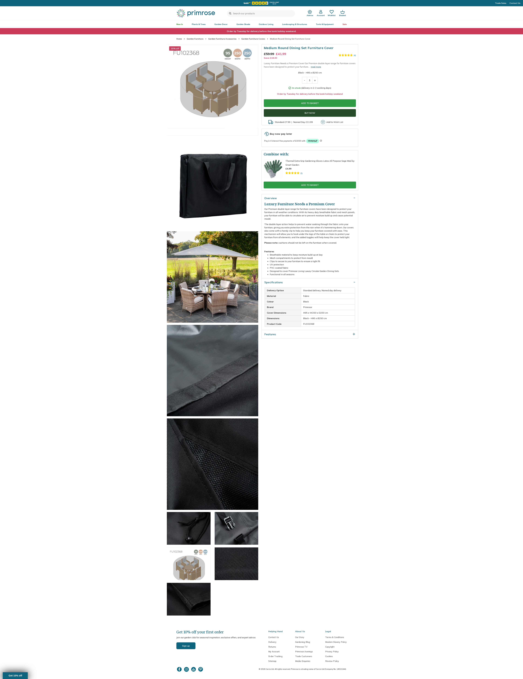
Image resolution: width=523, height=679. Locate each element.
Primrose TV (301, 646)
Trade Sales (500, 3)
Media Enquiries (302, 661)
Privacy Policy (332, 651)
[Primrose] (196, 13)
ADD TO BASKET (310, 103)
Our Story (299, 637)
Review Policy (332, 661)
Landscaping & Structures (294, 24)
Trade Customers (303, 656)
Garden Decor (221, 24)
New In (179, 24)
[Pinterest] (201, 669)
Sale (345, 24)
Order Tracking (275, 656)
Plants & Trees (199, 24)
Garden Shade (243, 24)
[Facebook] (179, 669)
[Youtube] (194, 669)
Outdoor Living (266, 24)
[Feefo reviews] (261, 3)
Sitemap (272, 661)
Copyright (330, 646)
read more (316, 66)
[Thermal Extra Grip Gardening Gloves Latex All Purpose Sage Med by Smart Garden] (293, 173)
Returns (272, 646)
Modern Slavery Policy (336, 642)
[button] (15, 675)
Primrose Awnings (304, 651)
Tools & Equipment (325, 24)
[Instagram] (186, 669)
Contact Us (515, 3)
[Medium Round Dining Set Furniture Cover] (212, 90)
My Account (274, 651)
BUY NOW (310, 113)
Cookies (329, 656)
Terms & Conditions (334, 637)
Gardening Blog (302, 642)
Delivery (272, 642)
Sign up (186, 645)
